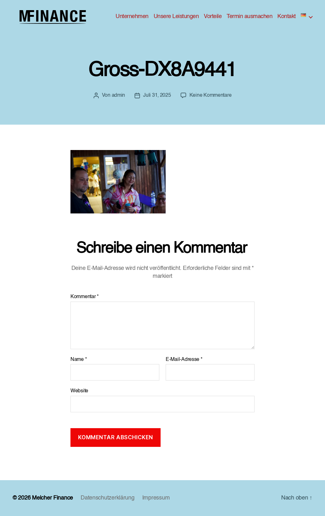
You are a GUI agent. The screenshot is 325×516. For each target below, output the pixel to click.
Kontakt (286, 16)
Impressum (156, 498)
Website (79, 391)
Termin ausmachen (249, 16)
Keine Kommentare (210, 95)
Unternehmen (132, 16)
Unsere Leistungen (176, 16)
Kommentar (84, 296)
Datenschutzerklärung (108, 498)
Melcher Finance (52, 498)
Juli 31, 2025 (157, 95)
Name (78, 359)
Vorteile (213, 16)
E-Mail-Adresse (184, 359)
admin (118, 95)
